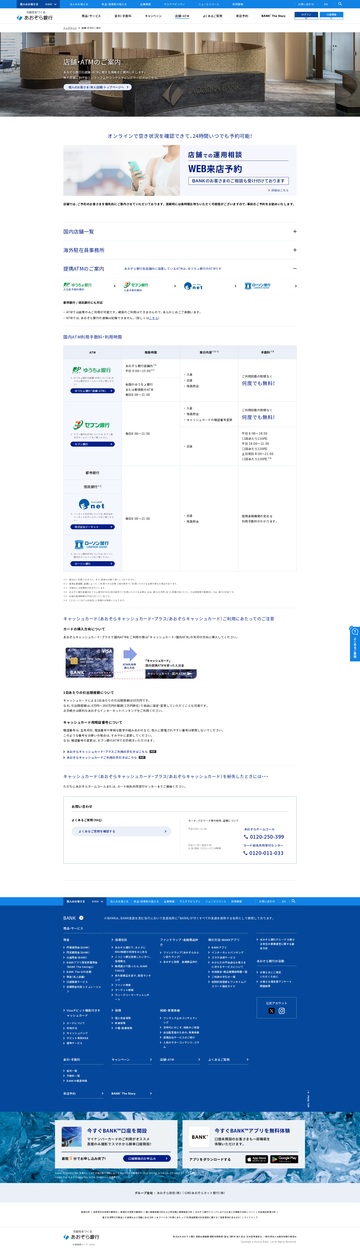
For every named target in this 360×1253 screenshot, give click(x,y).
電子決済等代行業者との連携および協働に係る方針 (128, 1217)
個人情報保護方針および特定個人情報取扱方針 (169, 1211)
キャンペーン (153, 16)
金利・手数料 (123, 16)
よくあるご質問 (212, 16)
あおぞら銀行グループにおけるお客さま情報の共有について (225, 1211)
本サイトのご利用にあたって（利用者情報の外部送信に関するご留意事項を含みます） (198, 1217)
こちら (153, 318)
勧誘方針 (85, 1211)
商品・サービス (91, 16)
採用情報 (237, 4)
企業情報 (145, 4)
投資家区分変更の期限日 (105, 1211)
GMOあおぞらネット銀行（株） (205, 1193)
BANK (48, 4)
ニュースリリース (208, 4)
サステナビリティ (174, 4)
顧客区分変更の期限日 (131, 1211)
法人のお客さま (79, 4)
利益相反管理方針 (267, 1211)
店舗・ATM (182, 16)
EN (326, 4)
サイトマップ (251, 1217)
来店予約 (242, 16)
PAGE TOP (308, 1102)
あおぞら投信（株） (169, 1193)
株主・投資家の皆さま (114, 4)
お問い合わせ (306, 4)
